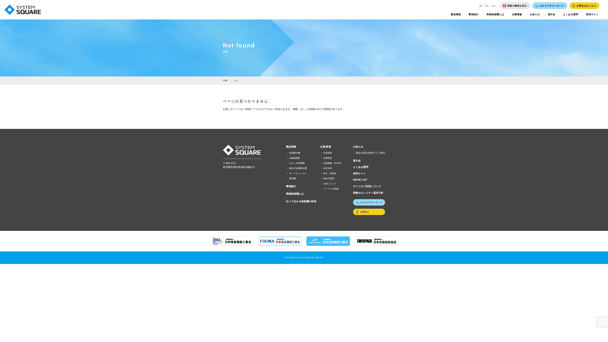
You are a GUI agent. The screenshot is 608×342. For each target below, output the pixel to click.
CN (493, 6)
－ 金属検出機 (293, 153)
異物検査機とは (295, 193)
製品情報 (291, 146)
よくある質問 (360, 167)
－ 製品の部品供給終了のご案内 (369, 153)
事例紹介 (291, 186)
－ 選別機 (291, 178)
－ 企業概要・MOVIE (330, 163)
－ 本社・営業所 (328, 173)
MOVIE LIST (360, 179)
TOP (225, 80)
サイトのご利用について (367, 186)
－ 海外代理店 (327, 178)
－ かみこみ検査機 (295, 163)
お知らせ (358, 146)
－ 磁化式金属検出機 (296, 168)
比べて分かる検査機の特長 (301, 201)
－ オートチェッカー (296, 173)
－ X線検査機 (292, 158)
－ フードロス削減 (329, 188)
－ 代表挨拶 (326, 153)
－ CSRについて (328, 183)
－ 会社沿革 (326, 168)
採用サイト (359, 173)
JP (481, 6)
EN (487, 6)
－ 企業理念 (326, 158)
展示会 (357, 160)
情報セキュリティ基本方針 (368, 192)
